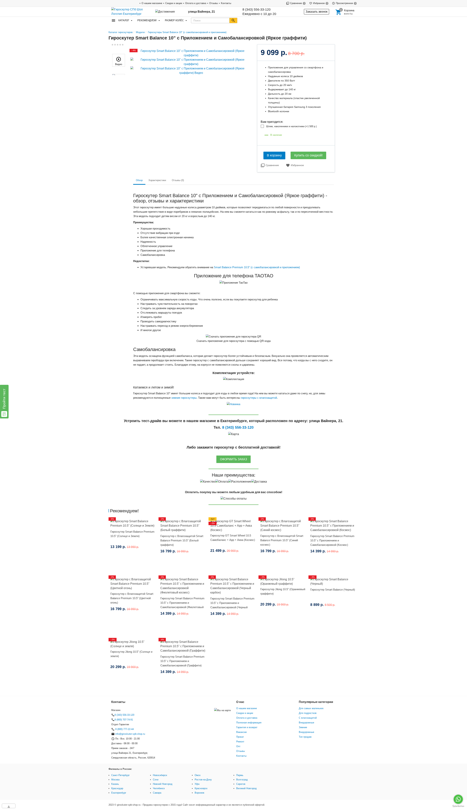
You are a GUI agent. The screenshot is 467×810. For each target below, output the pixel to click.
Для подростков (308, 713)
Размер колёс (174, 20)
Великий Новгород (246, 788)
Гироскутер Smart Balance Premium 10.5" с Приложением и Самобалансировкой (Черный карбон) (232, 605)
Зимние (303, 727)
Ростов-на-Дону (203, 779)
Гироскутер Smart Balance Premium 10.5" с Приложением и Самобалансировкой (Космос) (332, 540)
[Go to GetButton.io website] (458, 806)
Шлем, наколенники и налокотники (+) (291, 126)
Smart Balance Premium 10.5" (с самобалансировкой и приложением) (257, 267)
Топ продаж (305, 736)
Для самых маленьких (311, 708)
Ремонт (240, 741)
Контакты (226, 3)
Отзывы (213, 3)
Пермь (239, 775)
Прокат (240, 736)
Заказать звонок (316, 11)
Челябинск (159, 788)
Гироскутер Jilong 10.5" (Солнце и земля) (131, 654)
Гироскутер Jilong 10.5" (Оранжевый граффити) (282, 591)
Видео (118, 64)
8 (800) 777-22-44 (124, 729)
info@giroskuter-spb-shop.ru (130, 734)
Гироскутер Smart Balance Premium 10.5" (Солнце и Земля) (132, 534)
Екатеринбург (118, 792)
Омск (197, 775)
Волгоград (242, 779)
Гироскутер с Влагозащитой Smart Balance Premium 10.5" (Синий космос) (281, 540)
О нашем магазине (152, 3)
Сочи (155, 779)
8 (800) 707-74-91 (124, 719)
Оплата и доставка (195, 3)
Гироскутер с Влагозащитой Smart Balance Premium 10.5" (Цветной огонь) (131, 598)
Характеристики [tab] (157, 180)
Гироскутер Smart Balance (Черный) (332, 589)
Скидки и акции (173, 3)
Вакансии (241, 732)
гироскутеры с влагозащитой (259, 397)
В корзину (274, 155)
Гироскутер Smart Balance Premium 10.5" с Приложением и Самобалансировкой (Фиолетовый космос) (182, 605)
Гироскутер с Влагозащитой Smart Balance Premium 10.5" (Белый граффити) (181, 540)
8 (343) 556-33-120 (256, 9)
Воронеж (199, 792)
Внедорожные (306, 722)
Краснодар (117, 788)
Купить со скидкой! (308, 155)
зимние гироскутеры (184, 397)
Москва (115, 779)
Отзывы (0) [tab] (178, 180)
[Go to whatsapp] (458, 799)
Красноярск (201, 788)
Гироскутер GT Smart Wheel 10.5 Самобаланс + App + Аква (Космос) (232, 537)
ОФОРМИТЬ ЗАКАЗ (233, 459)
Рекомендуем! (147, 20)
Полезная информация (248, 722)
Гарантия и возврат (246, 727)
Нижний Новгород (162, 784)
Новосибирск (160, 775)
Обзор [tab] (139, 180)
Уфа (197, 784)
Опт (238, 746)
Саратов (240, 784)
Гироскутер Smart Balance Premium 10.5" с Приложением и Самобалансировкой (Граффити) (182, 661)
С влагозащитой (308, 717)
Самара (157, 792)
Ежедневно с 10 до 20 (259, 12)
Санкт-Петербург (120, 775)
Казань (115, 784)
